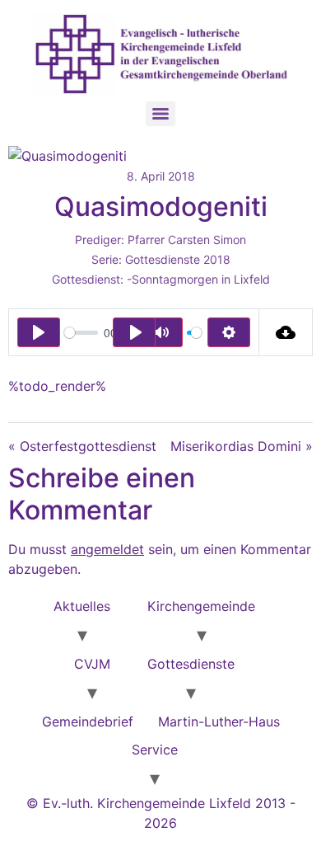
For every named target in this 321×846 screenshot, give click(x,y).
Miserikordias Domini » (241, 446)
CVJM (92, 664)
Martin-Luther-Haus (219, 721)
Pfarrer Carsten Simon (187, 240)
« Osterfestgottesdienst (82, 446)
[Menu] (160, 113)
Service (155, 749)
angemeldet (107, 549)
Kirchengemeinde (201, 606)
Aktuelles (82, 606)
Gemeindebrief (87, 721)
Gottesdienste (191, 664)
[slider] (81, 333)
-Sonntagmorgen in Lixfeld (198, 279)
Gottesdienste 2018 (177, 259)
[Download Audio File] (286, 332)
